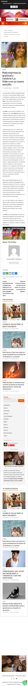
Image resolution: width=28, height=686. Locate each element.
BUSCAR (21, 400)
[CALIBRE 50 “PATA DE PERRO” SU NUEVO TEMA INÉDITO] (14, 311)
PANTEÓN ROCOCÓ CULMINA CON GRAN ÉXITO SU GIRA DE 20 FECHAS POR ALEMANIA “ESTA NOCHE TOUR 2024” (8, 288)
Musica (6, 424)
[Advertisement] (14, 636)
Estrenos (4, 69)
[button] (6, 23)
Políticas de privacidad (8, 675)
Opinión (6, 430)
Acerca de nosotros (7, 3)
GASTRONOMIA (8, 416)
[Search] (23, 23)
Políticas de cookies (20, 675)
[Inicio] (3, 23)
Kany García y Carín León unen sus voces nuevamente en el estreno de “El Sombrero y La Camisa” (14, 354)
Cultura (6, 408)
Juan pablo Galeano (8, 88)
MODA (5, 422)
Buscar (6, 397)
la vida (17, 276)
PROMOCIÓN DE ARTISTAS (19, 3)
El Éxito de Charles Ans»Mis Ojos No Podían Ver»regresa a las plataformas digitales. (20, 286)
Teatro (5, 435)
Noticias (6, 427)
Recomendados (8, 433)
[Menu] (6, 23)
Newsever (9, 684)
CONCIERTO (7, 405)
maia (21, 276)
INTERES (6, 419)
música (4, 278)
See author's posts (14, 263)
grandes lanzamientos (10, 276)
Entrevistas (7, 410)
